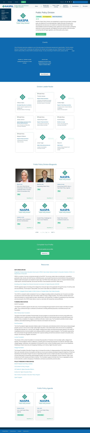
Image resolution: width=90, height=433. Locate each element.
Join (4, 1)
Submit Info (44, 253)
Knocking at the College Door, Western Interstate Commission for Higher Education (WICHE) (36, 284)
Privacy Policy (5, 431)
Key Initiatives (75, 6)
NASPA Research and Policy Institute (23, 363)
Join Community (40, 34)
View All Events (44, 74)
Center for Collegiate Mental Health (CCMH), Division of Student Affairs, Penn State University (36, 291)
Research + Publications (65, 6)
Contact (19, 431)
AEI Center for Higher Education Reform (24, 369)
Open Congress (18, 377)
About (36, 6)
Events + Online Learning (56, 6)
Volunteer (10, 1)
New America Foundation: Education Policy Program (27, 374)
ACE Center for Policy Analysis (21, 366)
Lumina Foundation (19, 337)
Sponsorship (26, 431)
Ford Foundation (18, 323)
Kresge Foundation (19, 347)
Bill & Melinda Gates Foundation (22, 312)
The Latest (85, 6)
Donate (16, 1)
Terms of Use (12, 431)
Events (70, 50)
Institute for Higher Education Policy (23, 372)
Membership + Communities (46, 6)
